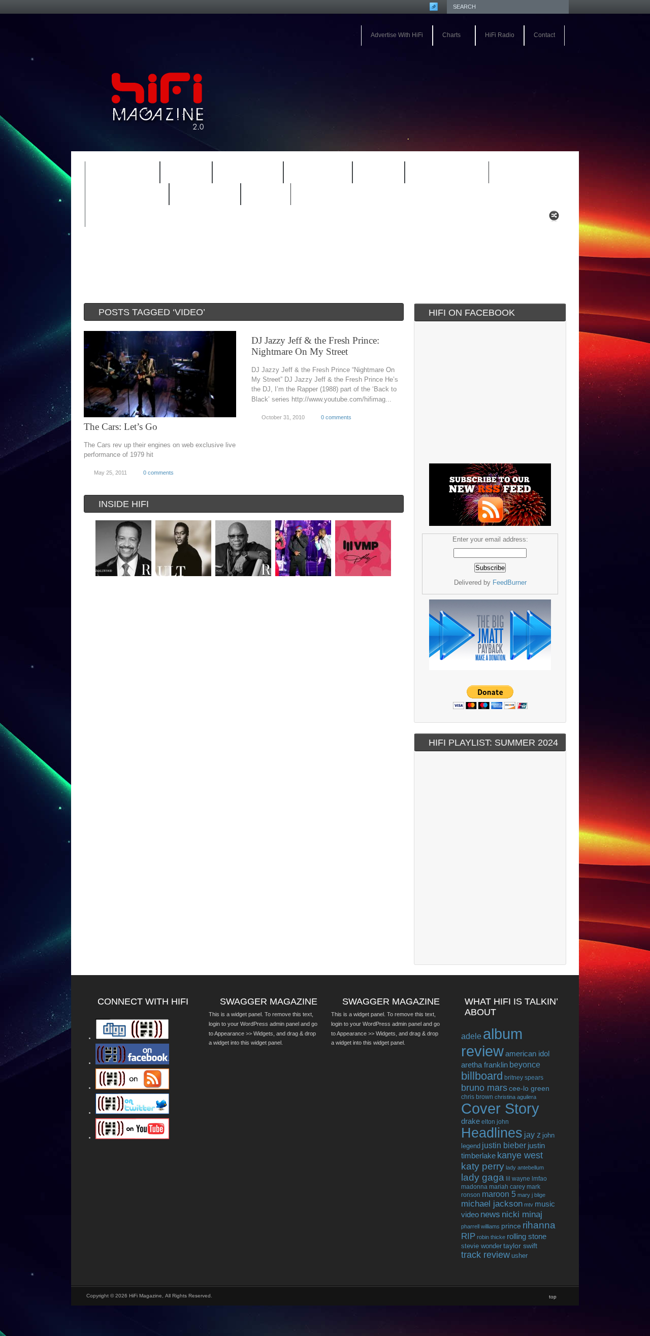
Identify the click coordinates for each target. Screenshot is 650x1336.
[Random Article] (554, 218)
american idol (527, 1053)
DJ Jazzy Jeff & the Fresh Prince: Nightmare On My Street (315, 346)
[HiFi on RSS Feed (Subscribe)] (132, 1087)
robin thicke (491, 1237)
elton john (495, 1121)
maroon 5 (499, 1194)
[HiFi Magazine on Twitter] (132, 1112)
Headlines (492, 1133)
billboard (482, 1076)
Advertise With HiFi (397, 35)
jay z (532, 1134)
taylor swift (520, 1246)
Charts (447, 35)
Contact (544, 35)
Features (116, 174)
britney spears (523, 1077)
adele (471, 1036)
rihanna (539, 1225)
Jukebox (311, 174)
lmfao (539, 1179)
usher (519, 1255)
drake (470, 1121)
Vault (265, 194)
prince (511, 1226)
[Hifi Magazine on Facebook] (132, 1062)
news (490, 1214)
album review (492, 1042)
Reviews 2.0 (120, 195)
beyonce (524, 1064)
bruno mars (484, 1088)
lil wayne (518, 1178)
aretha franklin (484, 1065)
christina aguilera (515, 1097)
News (372, 174)
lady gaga (482, 1177)
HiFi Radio (499, 35)
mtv (528, 1204)
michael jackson (492, 1204)
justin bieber (504, 1145)
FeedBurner (510, 582)
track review (485, 1255)
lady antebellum (525, 1167)
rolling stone (526, 1236)
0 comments (158, 473)
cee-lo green (529, 1088)
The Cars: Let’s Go (120, 426)
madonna (474, 1186)
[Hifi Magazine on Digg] (132, 1037)
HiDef (179, 174)
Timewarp (205, 194)
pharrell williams (480, 1226)
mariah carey (507, 1186)
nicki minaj (522, 1214)
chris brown (477, 1096)
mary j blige (531, 1195)
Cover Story (500, 1108)
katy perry (482, 1166)
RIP (468, 1236)
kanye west (520, 1155)
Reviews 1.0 (440, 174)
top (553, 1296)
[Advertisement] (450, 74)
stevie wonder (481, 1246)
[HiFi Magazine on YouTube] (132, 1137)
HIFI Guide (248, 173)
